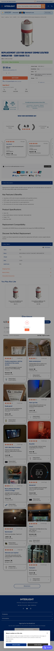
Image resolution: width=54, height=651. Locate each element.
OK (27, 329)
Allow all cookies (16, 644)
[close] (47, 633)
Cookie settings (37, 644)
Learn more (8, 641)
